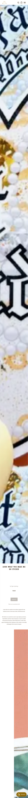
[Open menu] (25, 2)
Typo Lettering (14, 586)
